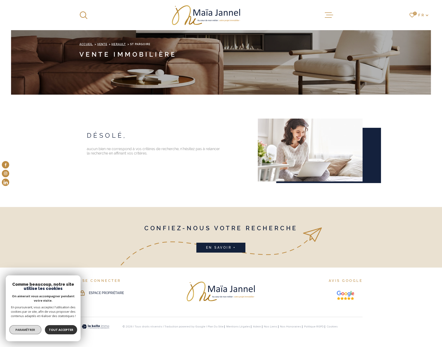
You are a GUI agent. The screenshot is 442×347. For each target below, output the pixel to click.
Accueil (86, 44)
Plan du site (216, 326)
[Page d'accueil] (206, 15)
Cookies (332, 326)
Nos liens (270, 326)
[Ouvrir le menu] (329, 15)
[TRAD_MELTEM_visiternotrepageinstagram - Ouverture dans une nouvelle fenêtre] (5, 173)
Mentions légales (238, 326)
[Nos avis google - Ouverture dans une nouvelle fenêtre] (345, 295)
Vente (102, 44)
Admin (257, 326)
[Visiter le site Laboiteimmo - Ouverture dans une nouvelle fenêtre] (95, 326)
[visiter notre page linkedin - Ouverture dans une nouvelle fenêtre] (5, 182)
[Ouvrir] (83, 15)
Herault (118, 44)
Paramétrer (25, 330)
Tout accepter (61, 330)
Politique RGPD (314, 326)
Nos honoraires (290, 326)
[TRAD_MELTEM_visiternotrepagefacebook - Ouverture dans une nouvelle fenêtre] (5, 164)
